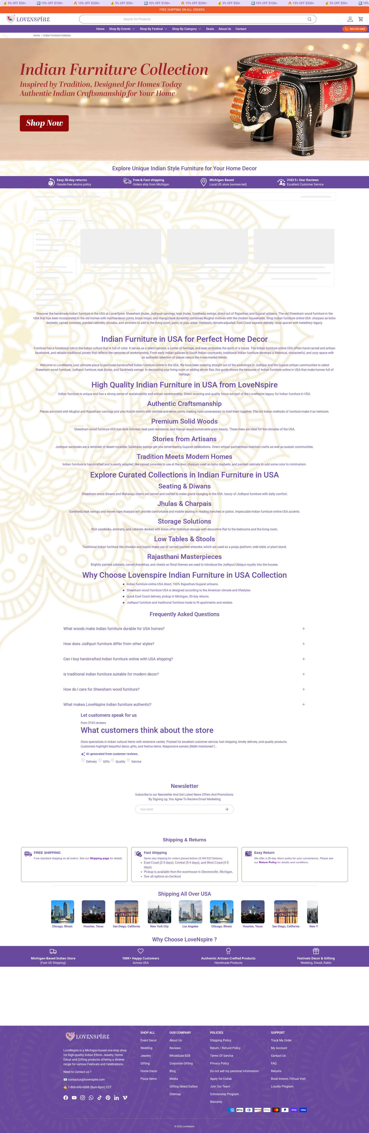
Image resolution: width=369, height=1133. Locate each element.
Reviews (175, 1048)
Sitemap (175, 1094)
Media (174, 1079)
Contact (241, 29)
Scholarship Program (224, 1094)
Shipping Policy (220, 1040)
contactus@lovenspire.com (86, 1079)
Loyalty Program (282, 1086)
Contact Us (278, 1056)
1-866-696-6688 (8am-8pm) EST (90, 1087)
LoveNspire (188, 1126)
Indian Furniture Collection (57, 35)
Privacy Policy (219, 1063)
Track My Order (281, 1040)
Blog (173, 1071)
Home (100, 29)
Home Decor (148, 1071)
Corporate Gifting (181, 1063)
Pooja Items (148, 1079)
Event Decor (148, 1040)
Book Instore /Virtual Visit (288, 1079)
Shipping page (99, 858)
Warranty (216, 1102)
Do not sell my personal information (234, 1071)
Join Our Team (220, 1086)
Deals (210, 29)
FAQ (274, 1063)
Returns (276, 1071)
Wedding (146, 1048)
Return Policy (268, 862)
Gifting (145, 1063)
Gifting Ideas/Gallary (184, 1086)
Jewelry (145, 1056)
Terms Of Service (221, 1056)
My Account (279, 1048)
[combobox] (198, 19)
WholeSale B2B (180, 1056)
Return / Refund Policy (225, 1048)
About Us (225, 29)
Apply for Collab (221, 1079)
